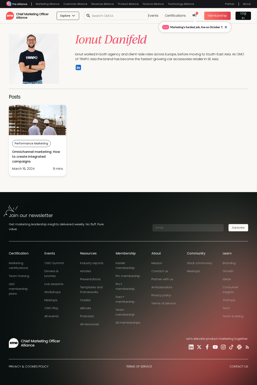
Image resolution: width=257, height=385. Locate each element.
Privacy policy (161, 295)
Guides (85, 300)
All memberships (128, 322)
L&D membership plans (18, 289)
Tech (226, 308)
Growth (228, 271)
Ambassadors (161, 287)
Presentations (90, 279)
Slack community (199, 263)
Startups (229, 300)
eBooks (85, 308)
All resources (89, 324)
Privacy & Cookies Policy (29, 366)
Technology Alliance (181, 4)
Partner (230, 4)
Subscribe (238, 227)
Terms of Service (139, 366)
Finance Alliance (153, 4)
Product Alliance (128, 4)
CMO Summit (54, 263)
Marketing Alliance (47, 4)
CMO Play (51, 308)
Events (153, 15)
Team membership (125, 312)
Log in (243, 16)
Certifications (175, 15)
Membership (217, 15)
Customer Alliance (75, 4)
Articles (85, 271)
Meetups (50, 300)
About (247, 4)
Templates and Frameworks (91, 289)
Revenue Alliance (102, 4)
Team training (19, 276)
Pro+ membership (125, 286)
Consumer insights (230, 289)
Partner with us (162, 279)
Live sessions (53, 284)
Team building (233, 316)
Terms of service (163, 303)
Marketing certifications (18, 265)
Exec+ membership (125, 299)
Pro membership (128, 276)
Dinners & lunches (51, 273)
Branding (229, 263)
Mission (156, 263)
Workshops (52, 292)
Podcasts (87, 316)
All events (51, 316)
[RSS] (246, 346)
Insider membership (125, 265)
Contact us (159, 271)
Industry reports (91, 263)
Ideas (227, 279)
